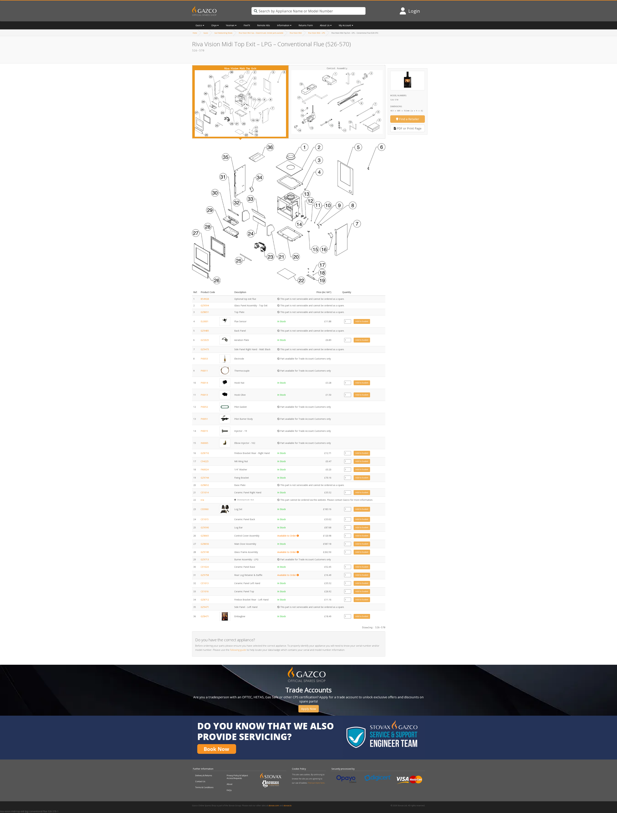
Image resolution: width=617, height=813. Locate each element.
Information (283, 25)
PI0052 (204, 406)
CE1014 (205, 492)
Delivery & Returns (203, 775)
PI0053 (204, 358)
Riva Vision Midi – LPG (316, 33)
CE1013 (205, 583)
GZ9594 (205, 305)
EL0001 (204, 321)
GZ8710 (205, 453)
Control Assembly (337, 68)
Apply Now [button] (308, 709)
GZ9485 (205, 330)
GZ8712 (205, 599)
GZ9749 (205, 552)
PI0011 (204, 370)
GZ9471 (205, 607)
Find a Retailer (408, 119)
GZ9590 (205, 527)
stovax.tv (287, 805)
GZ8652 (205, 485)
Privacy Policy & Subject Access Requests (237, 777)
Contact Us (200, 781)
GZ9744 (205, 477)
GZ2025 (205, 340)
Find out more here (316, 783)
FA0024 (205, 469)
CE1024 (205, 566)
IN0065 (204, 442)
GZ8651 (205, 312)
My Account (345, 25)
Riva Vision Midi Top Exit (240, 68)
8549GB (205, 298)
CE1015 (205, 519)
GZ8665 (205, 535)
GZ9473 (205, 349)
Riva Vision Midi (296, 33)
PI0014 (204, 382)
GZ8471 (205, 616)
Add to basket (361, 321)
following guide (238, 649)
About (229, 784)
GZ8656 (205, 543)
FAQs (229, 790)
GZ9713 (205, 559)
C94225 (205, 461)
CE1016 (205, 591)
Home (195, 33)
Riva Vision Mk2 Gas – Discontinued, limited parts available (261, 33)
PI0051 (204, 418)
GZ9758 (205, 575)
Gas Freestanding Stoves (223, 33)
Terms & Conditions (204, 787)
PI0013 (204, 394)
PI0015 (204, 430)
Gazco (205, 33)
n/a (202, 499)
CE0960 (205, 509)
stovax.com (273, 805)
